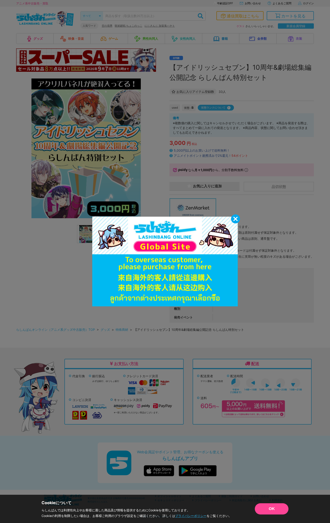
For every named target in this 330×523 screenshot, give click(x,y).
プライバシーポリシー (191, 516)
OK (272, 508)
